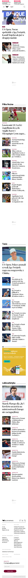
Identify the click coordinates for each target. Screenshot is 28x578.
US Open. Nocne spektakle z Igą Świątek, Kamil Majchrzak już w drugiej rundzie (13, 33)
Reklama (4, 537)
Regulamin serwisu (18, 530)
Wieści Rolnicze (18, 545)
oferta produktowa (7, 556)
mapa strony (5, 554)
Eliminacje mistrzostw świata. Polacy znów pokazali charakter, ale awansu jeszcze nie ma (18, 48)
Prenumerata (5, 540)
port (11, 7)
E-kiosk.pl (16, 537)
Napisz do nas (5, 530)
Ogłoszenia (5, 539)
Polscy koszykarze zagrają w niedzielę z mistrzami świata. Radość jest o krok (18, 60)
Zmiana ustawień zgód (19, 528)
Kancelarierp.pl (17, 544)
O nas (3, 526)
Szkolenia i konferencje (8, 551)
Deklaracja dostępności (19, 533)
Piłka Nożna (7, 104)
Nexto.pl (16, 540)
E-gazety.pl (16, 539)
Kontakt (4, 528)
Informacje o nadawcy (19, 531)
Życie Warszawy (18, 547)
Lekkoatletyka (8, 383)
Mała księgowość (18, 542)
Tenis (4, 244)
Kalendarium (17, 554)
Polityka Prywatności (19, 526)
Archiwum (4, 542)
